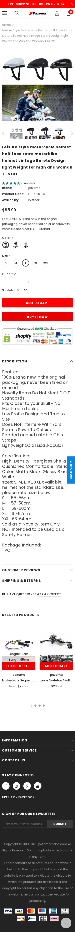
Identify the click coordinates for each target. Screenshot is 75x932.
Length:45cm (19, 659)
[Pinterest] (27, 786)
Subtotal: (9, 290)
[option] (37, 85)
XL (35, 263)
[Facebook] (6, 786)
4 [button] (44, 706)
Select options (20, 666)
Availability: (10, 200)
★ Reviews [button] (71, 470)
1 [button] (31, 706)
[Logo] (37, 13)
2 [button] (35, 706)
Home (6, 25)
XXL (45, 263)
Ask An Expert (49, 594)
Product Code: (13, 194)
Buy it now (37, 317)
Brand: (7, 188)
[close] (71, 4)
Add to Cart (56, 666)
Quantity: (9, 274)
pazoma (34, 188)
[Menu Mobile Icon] (4, 13)
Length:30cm (18, 654)
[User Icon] (57, 13)
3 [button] (40, 706)
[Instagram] (16, 786)
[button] (11, 183)
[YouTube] (37, 786)
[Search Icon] (17, 13)
